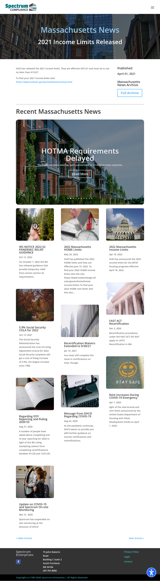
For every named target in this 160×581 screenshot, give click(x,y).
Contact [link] (128, 561)
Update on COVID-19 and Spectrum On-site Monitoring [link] (33, 507)
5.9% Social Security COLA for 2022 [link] (32, 328)
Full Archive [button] (130, 93)
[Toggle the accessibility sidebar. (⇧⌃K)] (151, 572)
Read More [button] (80, 173)
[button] (152, 9)
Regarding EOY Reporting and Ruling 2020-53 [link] (33, 419)
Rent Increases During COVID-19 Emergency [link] (124, 396)
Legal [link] (127, 556)
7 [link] (84, 198)
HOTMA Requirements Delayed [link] (80, 154)
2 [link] (70, 198)
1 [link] (68, 198)
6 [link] (81, 198)
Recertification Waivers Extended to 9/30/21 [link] (79, 344)
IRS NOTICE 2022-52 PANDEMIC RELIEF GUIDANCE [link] (32, 249)
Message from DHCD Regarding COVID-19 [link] (78, 415)
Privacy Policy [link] (131, 551)
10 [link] (91, 198)
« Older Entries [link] (24, 538)
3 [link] (73, 198)
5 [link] (78, 198)
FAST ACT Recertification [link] (119, 322)
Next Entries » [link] (136, 538)
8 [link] (86, 198)
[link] (21, 6)
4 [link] (76, 198)
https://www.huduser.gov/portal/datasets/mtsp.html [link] (44, 81)
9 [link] (89, 198)
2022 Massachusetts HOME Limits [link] (77, 248)
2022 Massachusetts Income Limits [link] (122, 248)
